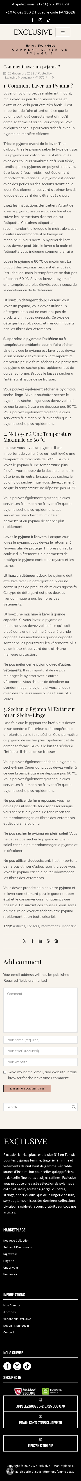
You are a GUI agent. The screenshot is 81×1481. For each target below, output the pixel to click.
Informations (50, 926)
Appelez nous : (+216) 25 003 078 (40, 4)
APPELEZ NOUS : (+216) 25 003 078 (40, 1406)
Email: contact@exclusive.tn (40, 1422)
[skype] (55, 941)
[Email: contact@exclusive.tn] (40, 1416)
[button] (63, 32)
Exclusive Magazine (18, 77)
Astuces (19, 926)
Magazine (69, 926)
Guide (51, 45)
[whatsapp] (48, 941)
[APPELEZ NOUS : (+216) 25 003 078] (40, 1400)
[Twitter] (26, 941)
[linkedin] (40, 941)
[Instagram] (40, 20)
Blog (41, 45)
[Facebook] (32, 20)
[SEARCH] (74, 1107)
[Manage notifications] (10, 1471)
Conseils (33, 926)
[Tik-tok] (48, 20)
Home (30, 45)
